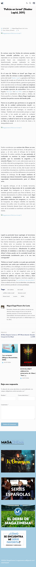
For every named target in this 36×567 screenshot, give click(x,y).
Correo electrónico (23, 395)
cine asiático (10, 289)
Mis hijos (9, 91)
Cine (4, 30)
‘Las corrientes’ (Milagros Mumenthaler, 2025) (9, 358)
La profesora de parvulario (25, 280)
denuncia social (22, 293)
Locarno (15, 296)
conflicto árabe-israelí (8, 293)
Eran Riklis (18, 91)
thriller (22, 296)
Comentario (4, 404)
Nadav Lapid (16, 78)
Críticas (7, 30)
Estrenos (12, 30)
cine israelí (20, 289)
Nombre (3, 395)
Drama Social (6, 296)
